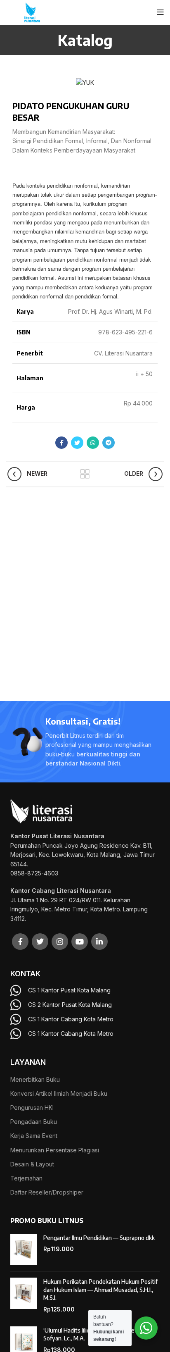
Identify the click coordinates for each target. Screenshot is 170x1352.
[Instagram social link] (60, 941)
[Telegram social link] (108, 442)
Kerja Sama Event (33, 1135)
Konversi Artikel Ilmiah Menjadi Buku (58, 1093)
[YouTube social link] (79, 941)
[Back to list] (85, 474)
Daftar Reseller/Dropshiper (46, 1192)
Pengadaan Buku (33, 1121)
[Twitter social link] (77, 442)
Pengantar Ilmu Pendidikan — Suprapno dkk (99, 1237)
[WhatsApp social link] (93, 442)
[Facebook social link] (61, 442)
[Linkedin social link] (99, 941)
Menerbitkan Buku (35, 1079)
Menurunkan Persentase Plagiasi (54, 1150)
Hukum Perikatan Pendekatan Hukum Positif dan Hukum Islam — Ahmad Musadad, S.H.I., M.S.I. (100, 1289)
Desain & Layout (32, 1164)
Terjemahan (26, 1178)
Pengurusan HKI (32, 1107)
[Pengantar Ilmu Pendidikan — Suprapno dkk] (23, 1249)
